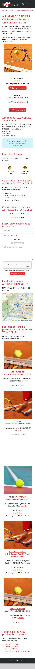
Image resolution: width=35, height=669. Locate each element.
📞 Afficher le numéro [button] (17, 110)
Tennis (11, 11)
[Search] (23, 4)
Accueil (4, 11)
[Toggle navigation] (30, 4)
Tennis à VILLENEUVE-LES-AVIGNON (18, 651)
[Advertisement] (17, 450)
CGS (10, 661)
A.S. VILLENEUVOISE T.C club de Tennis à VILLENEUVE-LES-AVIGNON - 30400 (17, 554)
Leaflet (15, 320)
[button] (17, 305)
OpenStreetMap (28, 320)
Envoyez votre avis (17, 274)
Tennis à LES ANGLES (12, 644)
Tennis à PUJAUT (11, 649)
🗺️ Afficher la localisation (17, 102)
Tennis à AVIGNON (12, 647)
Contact (23, 661)
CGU (16, 661)
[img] (17, 307)
